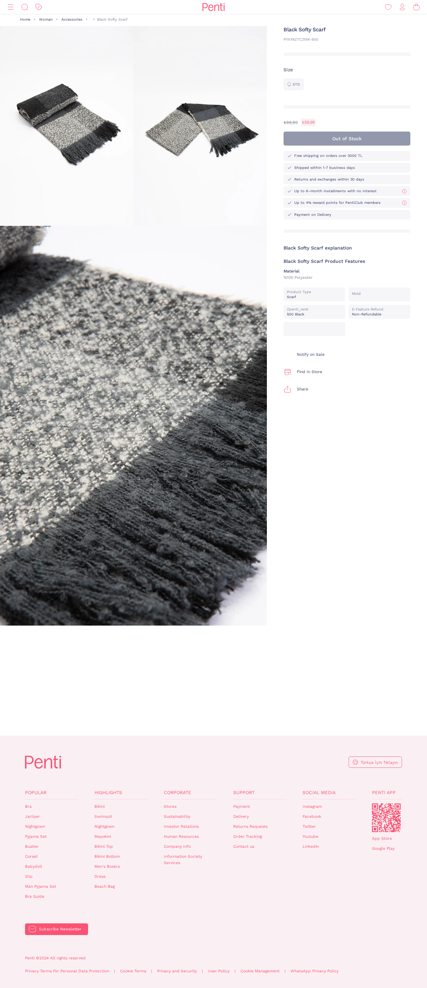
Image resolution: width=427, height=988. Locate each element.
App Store (382, 838)
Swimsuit (103, 816)
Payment (241, 806)
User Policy (219, 971)
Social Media (319, 792)
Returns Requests (250, 826)
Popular (35, 792)
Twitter (309, 826)
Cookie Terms (133, 971)
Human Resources (181, 836)
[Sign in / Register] (402, 7)
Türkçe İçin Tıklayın (379, 762)
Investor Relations (181, 826)
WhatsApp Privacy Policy (315, 971)
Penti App (384, 792)
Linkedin (311, 846)
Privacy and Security (177, 971)
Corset (31, 856)
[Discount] (39, 7)
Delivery (241, 816)
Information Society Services (183, 859)
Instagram (312, 806)
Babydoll (33, 866)
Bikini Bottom (107, 856)
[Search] (25, 7)
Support (244, 792)
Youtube (310, 836)
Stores (170, 806)
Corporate (177, 792)
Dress (99, 876)
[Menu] (11, 7)
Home (25, 19)
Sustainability (177, 816)
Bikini (99, 806)
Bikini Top (103, 846)
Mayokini (102, 836)
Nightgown (35, 826)
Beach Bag (104, 886)
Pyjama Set (36, 836)
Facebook (312, 816)
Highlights (108, 792)
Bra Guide (34, 896)
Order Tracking (247, 836)
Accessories (71, 19)
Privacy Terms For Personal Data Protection (67, 971)
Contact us (243, 846)
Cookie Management (260, 971)
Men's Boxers (107, 866)
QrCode (386, 817)
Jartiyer (32, 816)
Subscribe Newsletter (60, 929)
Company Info (177, 846)
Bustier (32, 846)
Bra (28, 806)
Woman (46, 19)
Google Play (383, 848)
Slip (29, 876)
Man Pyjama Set (40, 886)
